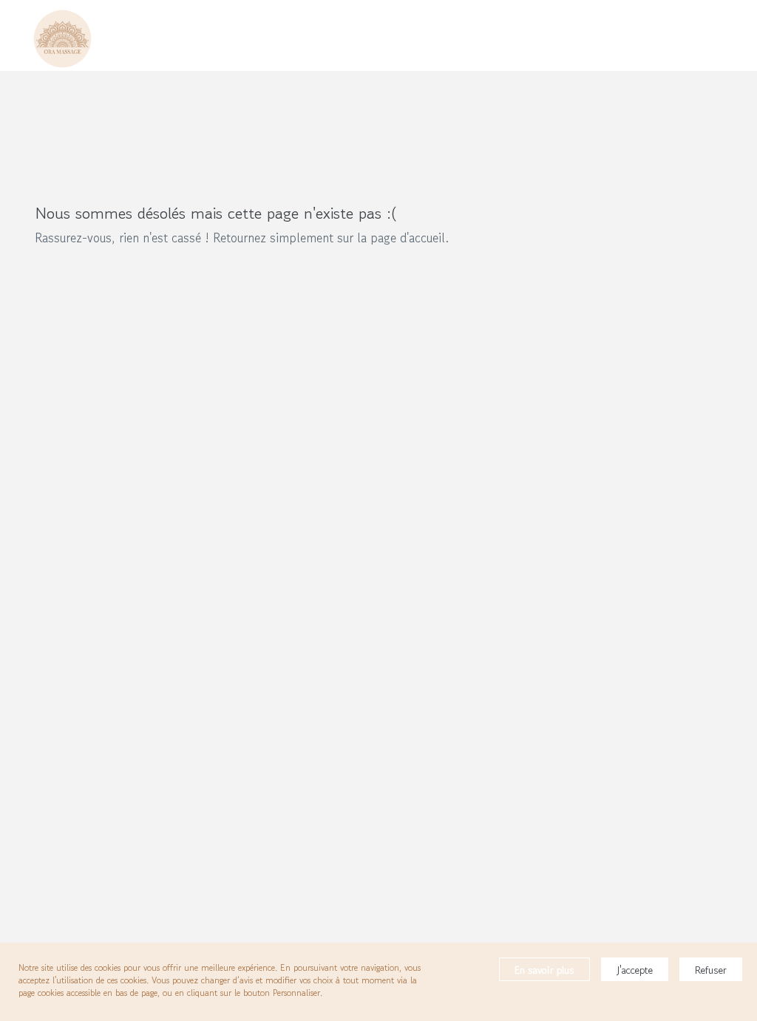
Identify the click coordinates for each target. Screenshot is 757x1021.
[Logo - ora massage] (62, 35)
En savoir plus (544, 970)
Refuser (711, 970)
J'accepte (635, 970)
